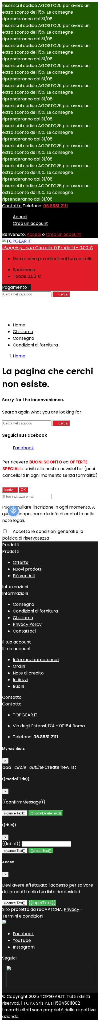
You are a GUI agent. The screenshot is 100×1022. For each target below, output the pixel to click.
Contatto (12, 206)
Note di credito (28, 673)
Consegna (23, 338)
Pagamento (16, 287)
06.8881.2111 (55, 206)
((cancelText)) (14, 813)
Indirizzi (20, 680)
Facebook (23, 448)
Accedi (20, 217)
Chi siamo (23, 332)
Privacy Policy (27, 624)
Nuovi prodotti (27, 569)
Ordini (19, 666)
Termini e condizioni (22, 916)
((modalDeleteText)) (46, 813)
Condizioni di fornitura (35, 345)
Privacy (71, 909)
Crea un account (30, 223)
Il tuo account (16, 642)
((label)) (11, 844)
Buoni (18, 686)
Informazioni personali (36, 660)
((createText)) (41, 851)
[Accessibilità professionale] (13, 511)
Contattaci (24, 631)
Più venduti (24, 576)
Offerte (21, 562)
